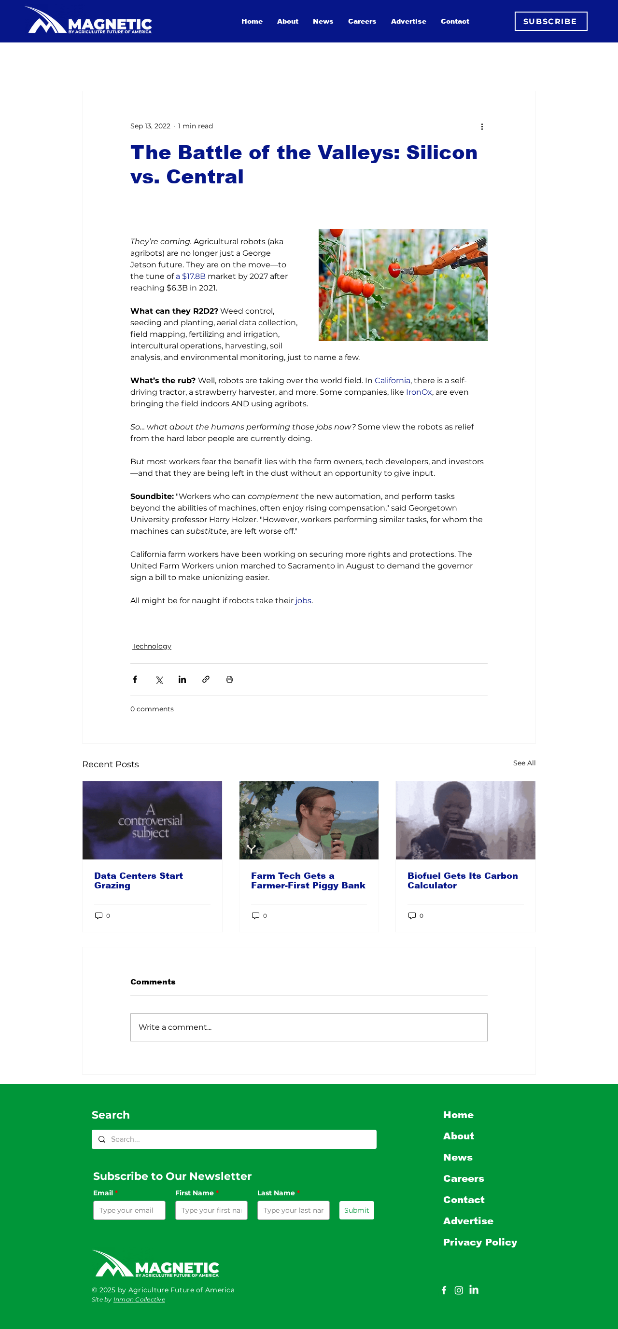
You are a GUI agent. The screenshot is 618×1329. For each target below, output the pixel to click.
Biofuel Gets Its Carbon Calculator (462, 880)
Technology (151, 646)
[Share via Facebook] (135, 679)
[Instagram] (458, 1290)
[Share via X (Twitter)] (158, 679)
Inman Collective (139, 1299)
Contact (464, 1199)
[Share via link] (206, 679)
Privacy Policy (480, 1242)
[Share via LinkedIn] (182, 679)
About (458, 1136)
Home (458, 1114)
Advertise (468, 1221)
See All (524, 763)
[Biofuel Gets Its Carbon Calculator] (465, 820)
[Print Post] (229, 679)
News (458, 1157)
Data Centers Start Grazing (138, 880)
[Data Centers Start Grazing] (152, 820)
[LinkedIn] (473, 1290)
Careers (463, 1178)
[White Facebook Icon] (443, 1290)
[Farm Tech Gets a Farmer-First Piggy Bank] (309, 820)
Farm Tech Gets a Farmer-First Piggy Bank (308, 880)
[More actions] (482, 126)
